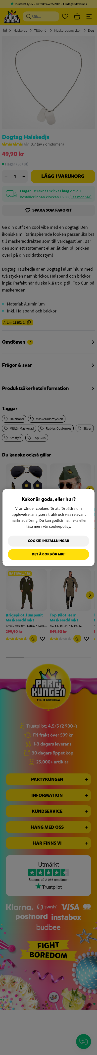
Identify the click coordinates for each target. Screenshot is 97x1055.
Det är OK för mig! (48, 554)
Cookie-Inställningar (48, 540)
